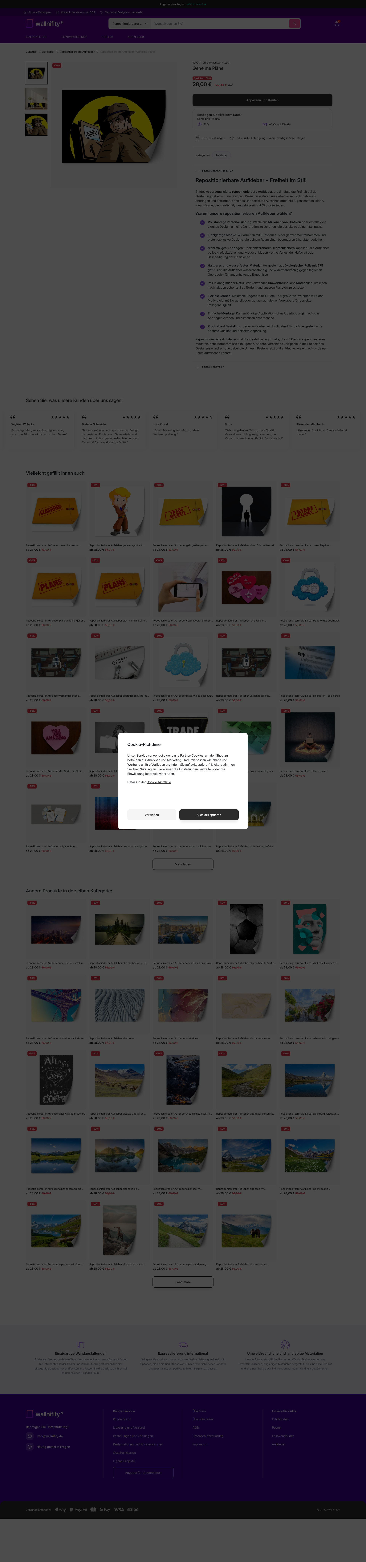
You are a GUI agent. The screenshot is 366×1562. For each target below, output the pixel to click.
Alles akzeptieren (209, 815)
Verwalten (152, 815)
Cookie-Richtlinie (159, 782)
